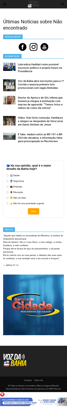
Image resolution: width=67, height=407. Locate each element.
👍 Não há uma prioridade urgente (27, 203)
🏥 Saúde (15, 175)
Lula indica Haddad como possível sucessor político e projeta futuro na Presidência (40, 68)
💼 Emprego (16, 186)
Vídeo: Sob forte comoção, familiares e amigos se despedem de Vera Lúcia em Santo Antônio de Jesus (40, 121)
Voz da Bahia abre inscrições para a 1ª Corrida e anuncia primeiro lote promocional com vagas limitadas (41, 84)
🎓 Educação (16, 192)
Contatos (28, 380)
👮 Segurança (17, 181)
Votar (33, 211)
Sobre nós (38, 380)
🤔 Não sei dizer (18, 198)
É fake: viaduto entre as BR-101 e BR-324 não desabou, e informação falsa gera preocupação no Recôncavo (40, 138)
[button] (62, 4)
